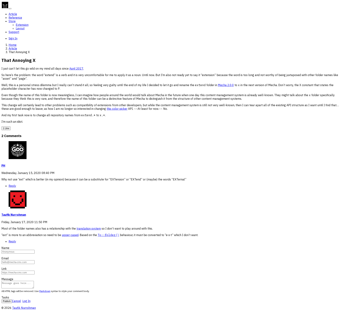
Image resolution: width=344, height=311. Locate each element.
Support (14, 32)
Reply (12, 186)
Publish (7, 301)
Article (13, 14)
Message (7, 279)
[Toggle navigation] (10, 8)
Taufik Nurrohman (13, 214)
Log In (26, 301)
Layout (20, 28)
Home (12, 45)
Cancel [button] (16, 301)
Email (5, 258)
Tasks (5, 297)
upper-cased (70, 235)
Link (4, 268)
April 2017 (76, 68)
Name (5, 248)
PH (3, 165)
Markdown (44, 291)
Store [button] (12, 21)
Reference (15, 17)
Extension (22, 25)
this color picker (117, 108)
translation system (89, 228)
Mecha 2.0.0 (226, 85)
